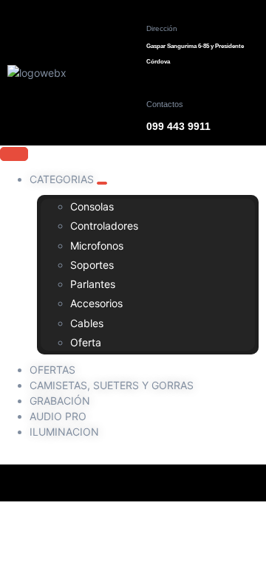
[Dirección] (157, 10)
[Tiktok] (153, 482)
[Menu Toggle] (14, 154)
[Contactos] (157, 86)
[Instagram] (113, 482)
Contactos (164, 104)
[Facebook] (72, 482)
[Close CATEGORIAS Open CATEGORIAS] (102, 183)
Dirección (161, 28)
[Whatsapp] (194, 482)
